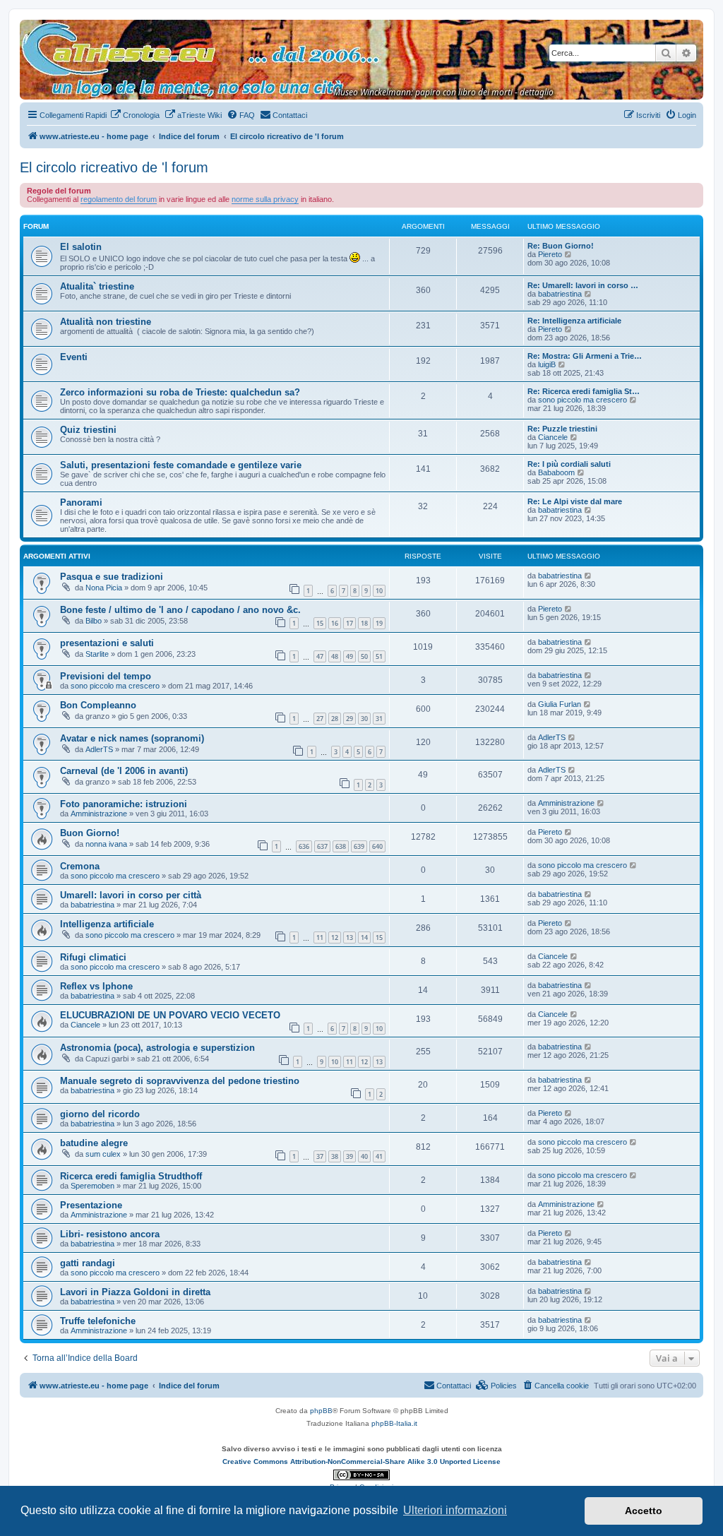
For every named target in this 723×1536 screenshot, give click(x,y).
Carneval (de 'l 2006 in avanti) (124, 771)
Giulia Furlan (559, 704)
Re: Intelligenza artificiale (574, 320)
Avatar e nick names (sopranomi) (132, 738)
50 (364, 656)
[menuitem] (135, 115)
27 (319, 718)
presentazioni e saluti (107, 643)
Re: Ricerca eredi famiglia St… (583, 391)
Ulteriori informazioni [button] (455, 1510)
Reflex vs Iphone (96, 986)
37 (319, 1156)
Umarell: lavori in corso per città (130, 895)
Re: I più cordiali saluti (569, 464)
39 (349, 1156)
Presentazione (91, 1205)
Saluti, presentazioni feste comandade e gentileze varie (180, 465)
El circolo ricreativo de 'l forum (114, 167)
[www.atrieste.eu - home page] (31, 26)
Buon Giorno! (89, 833)
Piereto (550, 254)
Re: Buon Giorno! (560, 246)
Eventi (74, 357)
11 (319, 937)
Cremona (80, 866)
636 (304, 846)
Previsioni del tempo (105, 676)
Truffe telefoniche (98, 1321)
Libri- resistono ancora (110, 1234)
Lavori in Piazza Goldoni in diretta (135, 1292)
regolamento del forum (118, 199)
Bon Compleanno (98, 705)
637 (322, 846)
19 (379, 623)
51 (379, 656)
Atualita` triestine (97, 286)
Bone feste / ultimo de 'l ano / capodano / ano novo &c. (180, 610)
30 (364, 718)
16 (334, 623)
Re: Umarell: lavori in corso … (582, 285)
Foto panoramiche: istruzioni (123, 804)
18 (364, 623)
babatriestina (560, 294)
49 (349, 656)
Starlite (97, 654)
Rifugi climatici (93, 957)
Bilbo (93, 621)
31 (379, 718)
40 (364, 1156)
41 (379, 1156)
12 (334, 937)
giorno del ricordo (100, 1114)
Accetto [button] (643, 1510)
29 (349, 718)
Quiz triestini (88, 429)
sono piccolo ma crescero (582, 399)
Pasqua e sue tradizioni (111, 576)
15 (319, 623)
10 (379, 590)
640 (377, 846)
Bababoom (556, 472)
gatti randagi (87, 1263)
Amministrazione (99, 813)
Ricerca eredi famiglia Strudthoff (131, 1176)
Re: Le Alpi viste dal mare (574, 501)
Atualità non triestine (105, 321)
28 (334, 718)
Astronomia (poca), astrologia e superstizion (157, 1047)
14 (364, 937)
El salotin (81, 247)
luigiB (547, 364)
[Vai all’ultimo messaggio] (588, 575)
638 (340, 846)
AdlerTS (99, 749)
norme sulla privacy (265, 199)
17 (349, 623)
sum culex (103, 1154)
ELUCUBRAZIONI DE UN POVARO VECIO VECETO (170, 1015)
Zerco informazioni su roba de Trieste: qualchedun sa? (180, 392)
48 (334, 656)
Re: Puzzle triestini (562, 428)
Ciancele (553, 437)
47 (319, 656)
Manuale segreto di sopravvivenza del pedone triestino (179, 1081)
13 (349, 937)
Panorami (81, 502)
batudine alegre (94, 1143)
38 (334, 1156)
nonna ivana (106, 844)
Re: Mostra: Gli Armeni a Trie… (584, 356)
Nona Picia (103, 587)
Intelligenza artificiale (107, 924)
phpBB (321, 1411)
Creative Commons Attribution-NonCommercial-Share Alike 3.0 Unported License (361, 1461)
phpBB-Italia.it (394, 1423)
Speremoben (92, 1185)
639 (359, 846)
